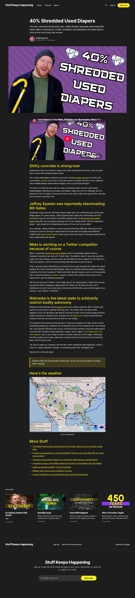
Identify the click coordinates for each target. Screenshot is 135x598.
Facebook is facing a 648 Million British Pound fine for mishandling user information (67, 463)
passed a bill (61, 307)
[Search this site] (106, 5)
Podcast (48, 5)
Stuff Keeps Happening (19, 5)
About (39, 5)
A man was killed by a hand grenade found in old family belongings (60, 474)
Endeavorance (42, 38)
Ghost (127, 544)
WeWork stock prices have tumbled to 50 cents (52, 471)
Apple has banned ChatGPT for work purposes (51, 467)
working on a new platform (56, 253)
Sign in (112, 5)
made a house (82, 178)
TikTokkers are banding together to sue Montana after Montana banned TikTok (65, 460)
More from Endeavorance (72, 544)
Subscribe (123, 5)
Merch (56, 5)
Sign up (56, 544)
